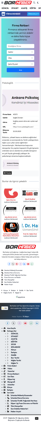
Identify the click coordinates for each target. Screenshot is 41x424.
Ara (20, 70)
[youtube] (25, 323)
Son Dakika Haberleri (11, 282)
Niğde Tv (18, 293)
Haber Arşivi (8, 284)
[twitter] (13, 323)
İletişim (13, 290)
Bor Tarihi (30, 290)
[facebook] (7, 323)
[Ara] (34, 2)
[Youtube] (28, 264)
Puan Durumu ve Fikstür (12, 277)
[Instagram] (20, 264)
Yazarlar (11, 371)
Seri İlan (10, 376)
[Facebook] (9, 264)
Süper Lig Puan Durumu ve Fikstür (24, 403)
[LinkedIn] (24, 264)
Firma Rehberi (13, 374)
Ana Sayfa (11, 328)
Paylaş (8, 173)
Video (9, 368)
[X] (13, 264)
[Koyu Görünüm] (38, 2)
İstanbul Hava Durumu (12, 273)
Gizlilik (21, 290)
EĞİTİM (33, 8)
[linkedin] (37, 323)
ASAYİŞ (24, 8)
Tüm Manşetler (9, 280)
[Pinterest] (17, 264)
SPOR (13, 344)
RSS (5, 308)
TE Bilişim (26, 317)
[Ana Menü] (2, 3)
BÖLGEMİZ (15, 347)
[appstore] (20, 297)
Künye (5, 290)
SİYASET (15, 8)
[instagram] (19, 323)
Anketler (11, 384)
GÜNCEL (5, 8)
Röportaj (11, 379)
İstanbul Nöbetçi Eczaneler (13, 270)
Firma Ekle (32, 14)
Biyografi (11, 382)
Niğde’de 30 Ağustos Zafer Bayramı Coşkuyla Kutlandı (18, 419)
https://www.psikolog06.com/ (23, 127)
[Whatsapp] (32, 264)
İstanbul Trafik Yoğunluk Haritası (15, 275)
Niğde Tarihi (7, 293)
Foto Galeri (12, 366)
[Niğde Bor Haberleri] (18, 2)
